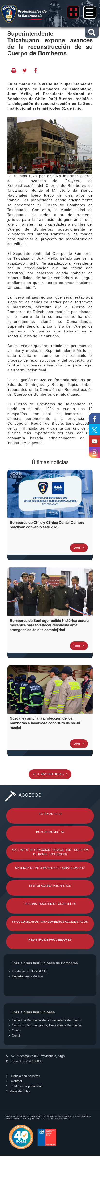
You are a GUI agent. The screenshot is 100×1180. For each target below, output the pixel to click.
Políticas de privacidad (25, 1086)
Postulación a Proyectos (50, 886)
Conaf (16, 1035)
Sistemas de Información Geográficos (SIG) (50, 868)
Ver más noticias (49, 774)
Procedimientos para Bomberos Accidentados (50, 921)
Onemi (16, 1030)
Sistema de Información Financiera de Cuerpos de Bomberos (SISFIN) (50, 852)
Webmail (16, 1081)
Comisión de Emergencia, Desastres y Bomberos (46, 1025)
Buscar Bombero (50, 832)
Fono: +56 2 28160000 (26, 1061)
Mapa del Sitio (19, 1091)
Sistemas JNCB (50, 814)
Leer (77, 547)
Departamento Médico (27, 976)
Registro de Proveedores (50, 939)
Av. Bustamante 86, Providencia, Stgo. (38, 1056)
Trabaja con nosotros (24, 1076)
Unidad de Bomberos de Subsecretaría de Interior (46, 1020)
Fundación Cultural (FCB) (29, 971)
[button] (91, 32)
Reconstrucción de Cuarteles (50, 904)
